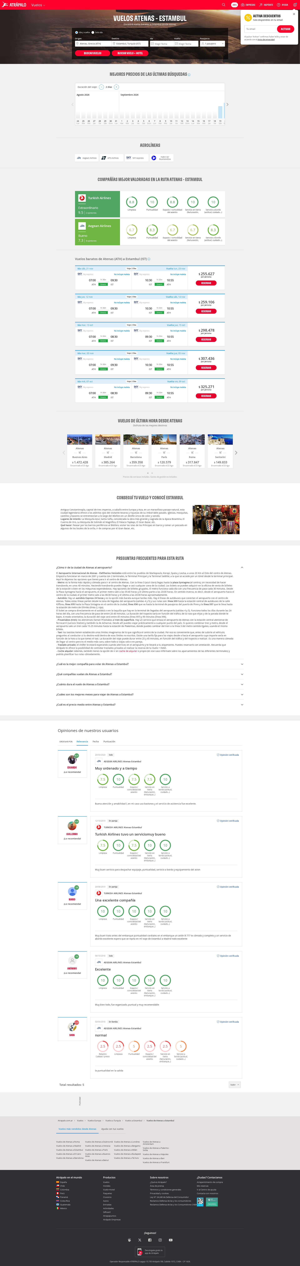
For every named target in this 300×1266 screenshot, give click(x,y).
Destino (115, 38)
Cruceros (107, 1197)
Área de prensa (157, 1185)
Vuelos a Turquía (113, 1120)
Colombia (64, 1189)
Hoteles (106, 1185)
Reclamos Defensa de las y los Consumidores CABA (173, 1204)
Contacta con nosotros (207, 1193)
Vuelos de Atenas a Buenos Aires (97, 1154)
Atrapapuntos (109, 1215)
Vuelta (177, 38)
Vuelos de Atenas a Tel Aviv (126, 1158)
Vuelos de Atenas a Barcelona (69, 1158)
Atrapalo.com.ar (65, 1120)
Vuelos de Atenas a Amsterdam (151, 1142)
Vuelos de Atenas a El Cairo (68, 1153)
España (63, 1182)
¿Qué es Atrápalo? (158, 1182)
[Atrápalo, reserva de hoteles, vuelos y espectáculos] (14, 5)
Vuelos (80, 1120)
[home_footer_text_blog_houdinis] (129, 1240)
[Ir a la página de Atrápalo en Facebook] (150, 1240)
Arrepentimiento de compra (210, 1182)
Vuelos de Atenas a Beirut (97, 1160)
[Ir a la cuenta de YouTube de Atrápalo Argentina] (170, 1240)
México (63, 1208)
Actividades (108, 1208)
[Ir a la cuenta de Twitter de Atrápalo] (140, 1240)
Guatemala (65, 1204)
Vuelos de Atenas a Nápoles (155, 1154)
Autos (106, 1200)
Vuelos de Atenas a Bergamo (127, 1145)
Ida (151, 38)
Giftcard (106, 1212)
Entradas (107, 1204)
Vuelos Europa (94, 1120)
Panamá (64, 1197)
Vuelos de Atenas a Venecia (97, 1145)
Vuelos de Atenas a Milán (125, 1149)
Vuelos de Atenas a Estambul (69, 1149)
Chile (62, 1185)
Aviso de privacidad (266, 39)
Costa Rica (65, 1200)
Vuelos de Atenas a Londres (127, 1141)
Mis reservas (202, 1186)
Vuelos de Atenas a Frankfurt (156, 1162)
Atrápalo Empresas (112, 1219)
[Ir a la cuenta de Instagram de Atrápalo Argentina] (160, 1240)
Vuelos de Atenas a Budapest (127, 1153)
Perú (62, 1193)
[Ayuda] (282, 5)
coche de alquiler (128, 651)
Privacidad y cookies (159, 1193)
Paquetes (107, 1193)
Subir (233, 1084)
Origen (78, 38)
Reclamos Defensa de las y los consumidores (170, 1200)
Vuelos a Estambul (133, 1120)
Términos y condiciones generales (165, 1189)
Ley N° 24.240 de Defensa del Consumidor (169, 1197)
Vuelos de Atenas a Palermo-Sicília (156, 1149)
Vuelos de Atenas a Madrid (68, 1145)
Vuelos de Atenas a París (96, 1149)
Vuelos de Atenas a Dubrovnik (99, 1141)
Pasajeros (205, 38)
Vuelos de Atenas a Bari (153, 1158)
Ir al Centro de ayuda (206, 1190)
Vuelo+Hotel (109, 1189)
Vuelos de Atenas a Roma (68, 1141)
